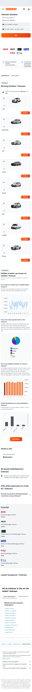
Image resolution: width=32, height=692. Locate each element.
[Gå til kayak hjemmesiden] (11, 9)
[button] (3, 9)
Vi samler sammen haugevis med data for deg (15, 665)
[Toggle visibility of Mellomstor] (14, 348)
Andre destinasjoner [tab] (10, 596)
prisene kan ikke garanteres (14, 656)
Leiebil (9, 644)
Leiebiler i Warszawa (10, 613)
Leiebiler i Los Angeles (10, 611)
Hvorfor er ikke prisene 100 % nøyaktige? (15, 668)
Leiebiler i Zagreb (9, 620)
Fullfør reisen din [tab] (23, 596)
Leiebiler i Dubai (9, 627)
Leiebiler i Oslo (8, 632)
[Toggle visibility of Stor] (12, 356)
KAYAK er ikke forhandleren (11, 661)
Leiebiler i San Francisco (11, 625)
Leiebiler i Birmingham (10, 618)
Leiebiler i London (9, 608)
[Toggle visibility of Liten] (12, 358)
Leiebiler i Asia (16, 644)
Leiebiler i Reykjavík (10, 630)
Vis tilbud (25, 112)
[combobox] (8, 17)
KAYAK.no (4, 644)
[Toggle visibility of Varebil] (13, 351)
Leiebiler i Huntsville (10, 615)
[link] (16, 439)
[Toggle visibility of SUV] (12, 353)
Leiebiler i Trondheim (10, 622)
